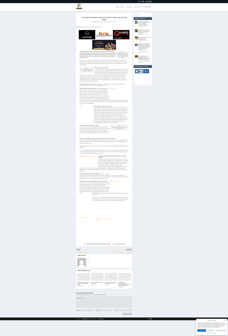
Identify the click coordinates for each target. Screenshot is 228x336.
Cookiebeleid (209, 333)
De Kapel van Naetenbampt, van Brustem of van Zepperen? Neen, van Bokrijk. (125, 284)
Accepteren (201, 330)
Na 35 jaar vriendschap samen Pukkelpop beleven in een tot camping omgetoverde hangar (144, 23)
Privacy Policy (214, 333)
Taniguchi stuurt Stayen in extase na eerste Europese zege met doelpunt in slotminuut (144, 31)
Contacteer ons (137, 6)
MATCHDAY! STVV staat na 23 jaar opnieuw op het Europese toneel (144, 38)
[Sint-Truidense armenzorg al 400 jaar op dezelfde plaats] (83, 277)
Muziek (148, 25)
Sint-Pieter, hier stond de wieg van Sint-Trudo (110, 283)
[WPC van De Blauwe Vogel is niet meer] (97, 277)
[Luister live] (137, 71)
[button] (225, 320)
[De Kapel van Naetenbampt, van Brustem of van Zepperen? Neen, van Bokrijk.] (125, 277)
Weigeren (211, 330)
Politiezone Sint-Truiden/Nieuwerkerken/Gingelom (144, 52)
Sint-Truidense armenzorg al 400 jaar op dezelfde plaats (83, 283)
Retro (107, 21)
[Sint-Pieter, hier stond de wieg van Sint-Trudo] (111, 277)
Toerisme (144, 61)
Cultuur (145, 60)
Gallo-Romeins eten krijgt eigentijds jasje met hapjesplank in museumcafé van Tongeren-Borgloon (144, 58)
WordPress (101, 318)
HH (99, 21)
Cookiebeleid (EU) (147, 6)
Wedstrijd (147, 34)
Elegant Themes (86, 318)
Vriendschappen (141, 26)
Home (117, 6)
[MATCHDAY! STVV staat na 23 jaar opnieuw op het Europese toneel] (136, 38)
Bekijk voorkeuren (221, 330)
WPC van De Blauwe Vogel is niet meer (97, 283)
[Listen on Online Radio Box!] (147, 71)
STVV (144, 34)
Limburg (145, 25)
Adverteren (129, 6)
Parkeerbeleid (146, 50)
